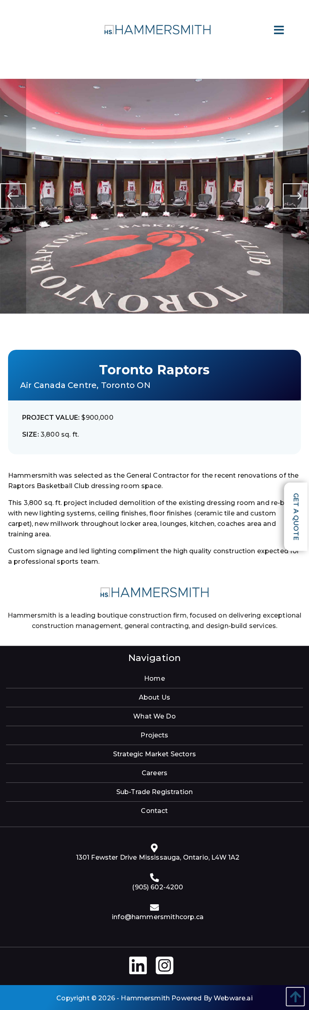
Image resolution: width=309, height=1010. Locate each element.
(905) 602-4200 (157, 887)
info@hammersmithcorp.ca (158, 917)
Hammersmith (145, 998)
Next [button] (296, 196)
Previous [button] (13, 196)
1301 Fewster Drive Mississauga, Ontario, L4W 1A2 (158, 857)
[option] (154, 196)
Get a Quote (296, 516)
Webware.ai (233, 998)
